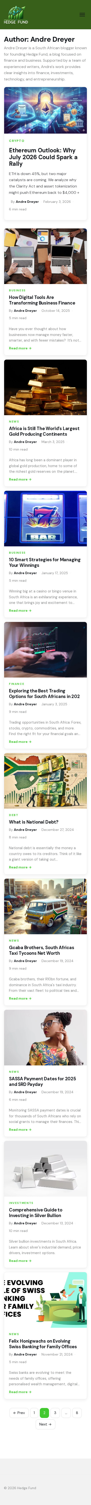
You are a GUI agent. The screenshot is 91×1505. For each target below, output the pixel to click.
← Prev (19, 1413)
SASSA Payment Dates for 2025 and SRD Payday (42, 1081)
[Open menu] (82, 15)
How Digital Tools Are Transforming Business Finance (42, 300)
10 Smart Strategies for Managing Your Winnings (45, 562)
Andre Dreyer (27, 201)
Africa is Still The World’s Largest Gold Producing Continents (44, 431)
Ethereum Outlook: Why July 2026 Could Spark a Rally (43, 157)
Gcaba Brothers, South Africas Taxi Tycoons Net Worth (41, 950)
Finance (16, 684)
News (14, 421)
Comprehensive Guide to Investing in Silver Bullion (35, 1213)
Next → (45, 1424)
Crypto (17, 141)
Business (17, 290)
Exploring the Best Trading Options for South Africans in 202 (44, 693)
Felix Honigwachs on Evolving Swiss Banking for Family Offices (43, 1344)
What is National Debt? (33, 822)
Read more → (20, 348)
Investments (21, 1203)
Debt (13, 815)
